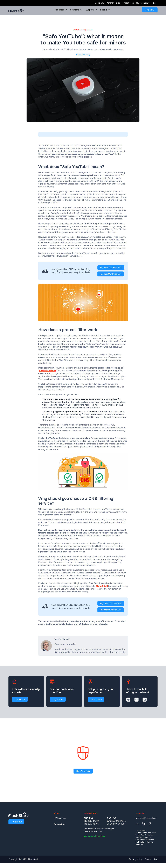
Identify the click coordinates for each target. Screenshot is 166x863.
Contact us (19, 699)
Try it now (58, 699)
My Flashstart (143, 3)
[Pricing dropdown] (109, 10)
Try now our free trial (111, 267)
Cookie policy (151, 859)
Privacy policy (135, 859)
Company (99, 3)
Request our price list (110, 274)
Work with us (59, 824)
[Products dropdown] (66, 10)
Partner (110, 3)
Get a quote (96, 699)
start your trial (83, 771)
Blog (118, 3)
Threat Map (128, 3)
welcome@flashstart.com (146, 818)
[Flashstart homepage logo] (16, 10)
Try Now (149, 10)
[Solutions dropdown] (81, 10)
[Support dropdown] (96, 10)
